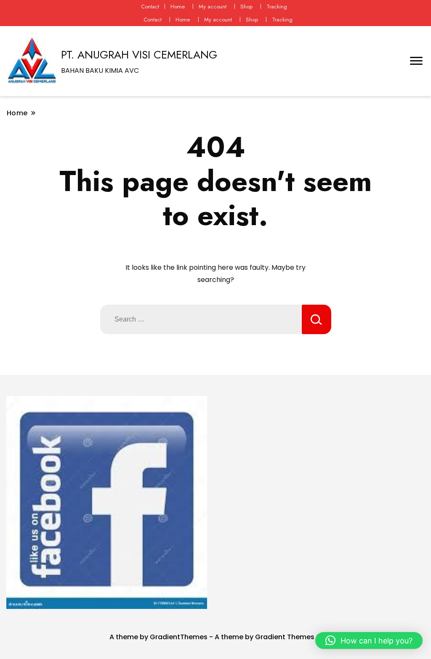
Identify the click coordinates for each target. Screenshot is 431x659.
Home (177, 7)
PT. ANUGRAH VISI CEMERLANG (139, 55)
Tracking (276, 7)
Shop (246, 7)
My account (212, 7)
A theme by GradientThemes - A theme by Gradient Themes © (215, 637)
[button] (369, 640)
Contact (150, 7)
